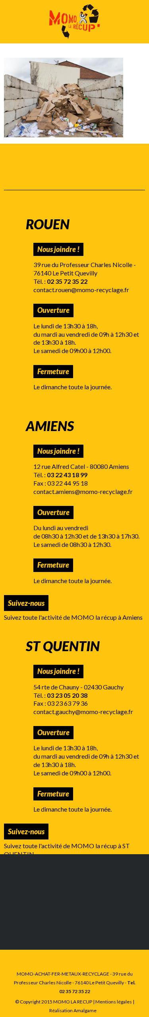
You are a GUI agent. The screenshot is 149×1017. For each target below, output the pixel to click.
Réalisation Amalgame (73, 1010)
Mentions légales (113, 1002)
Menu (13, 21)
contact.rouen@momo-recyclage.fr (81, 289)
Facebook (69, 603)
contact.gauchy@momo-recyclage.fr (83, 711)
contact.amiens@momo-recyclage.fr (83, 491)
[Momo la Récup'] (74, 21)
